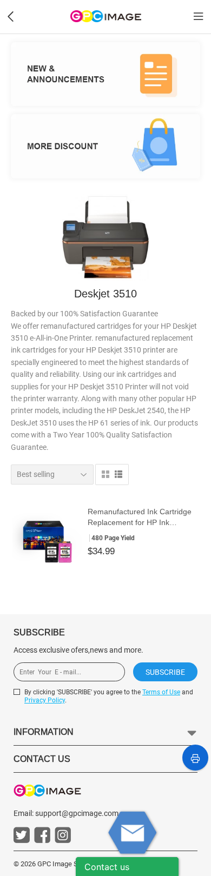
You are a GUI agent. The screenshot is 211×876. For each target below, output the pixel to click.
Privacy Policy (44, 700)
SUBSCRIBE (165, 672)
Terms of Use (161, 692)
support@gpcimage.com (76, 813)
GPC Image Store (63, 864)
